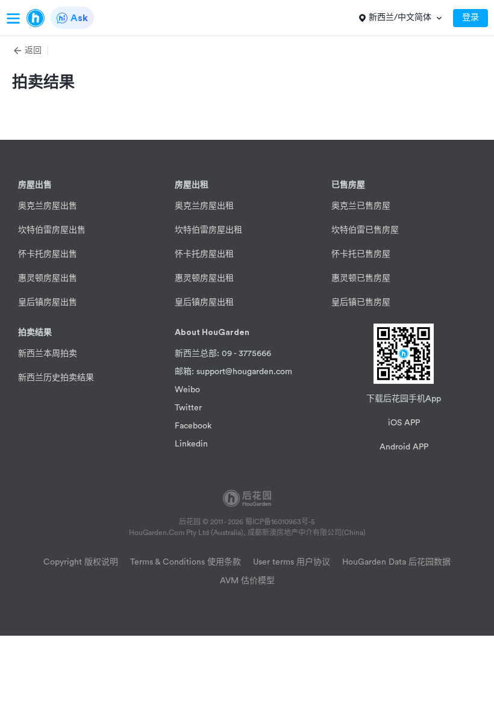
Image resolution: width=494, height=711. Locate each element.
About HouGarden (212, 332)
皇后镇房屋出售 (47, 302)
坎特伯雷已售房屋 (365, 230)
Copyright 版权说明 (80, 562)
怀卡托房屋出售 (47, 254)
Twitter (188, 408)
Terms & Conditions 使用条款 (185, 562)
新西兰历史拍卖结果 (56, 378)
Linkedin (191, 444)
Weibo (187, 390)
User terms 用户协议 (291, 562)
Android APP (404, 447)
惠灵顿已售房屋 (360, 278)
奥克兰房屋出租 (204, 206)
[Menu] (13, 18)
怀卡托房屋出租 (204, 254)
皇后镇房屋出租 (204, 302)
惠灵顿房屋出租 (204, 278)
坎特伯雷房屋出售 (52, 230)
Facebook (193, 426)
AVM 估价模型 (247, 581)
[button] (30, 50)
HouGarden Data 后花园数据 (396, 562)
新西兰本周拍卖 (47, 353)
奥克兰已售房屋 (360, 206)
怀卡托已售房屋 (360, 254)
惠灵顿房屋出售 (47, 278)
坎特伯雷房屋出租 (208, 230)
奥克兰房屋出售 (47, 206)
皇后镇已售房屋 (360, 302)
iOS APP (404, 423)
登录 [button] (470, 17)
